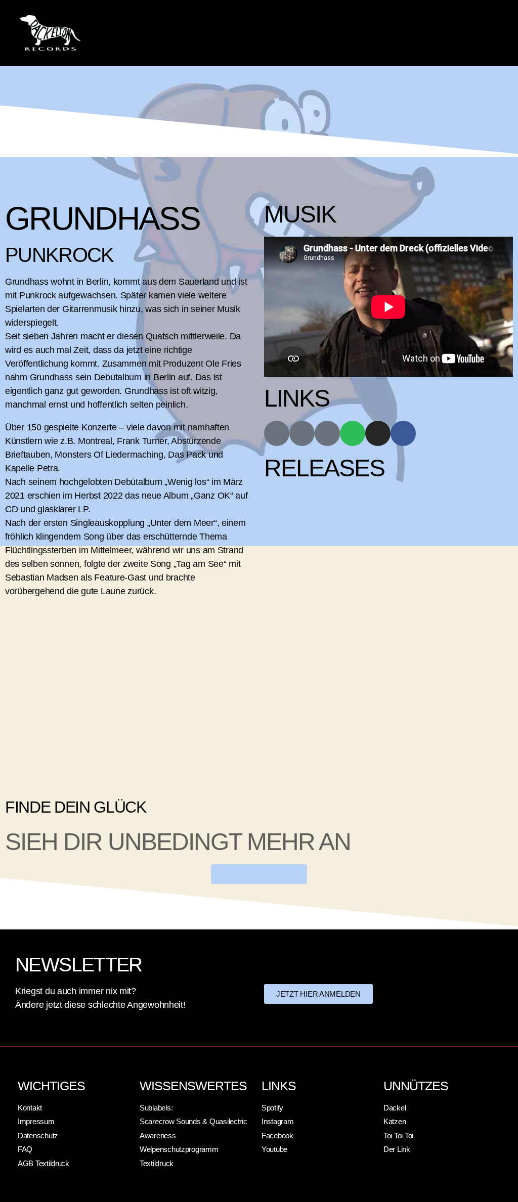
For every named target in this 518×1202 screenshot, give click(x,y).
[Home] (276, 433)
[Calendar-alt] (327, 433)
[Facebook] (403, 433)
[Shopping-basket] (302, 433)
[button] (420, 32)
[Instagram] (378, 433)
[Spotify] (352, 433)
